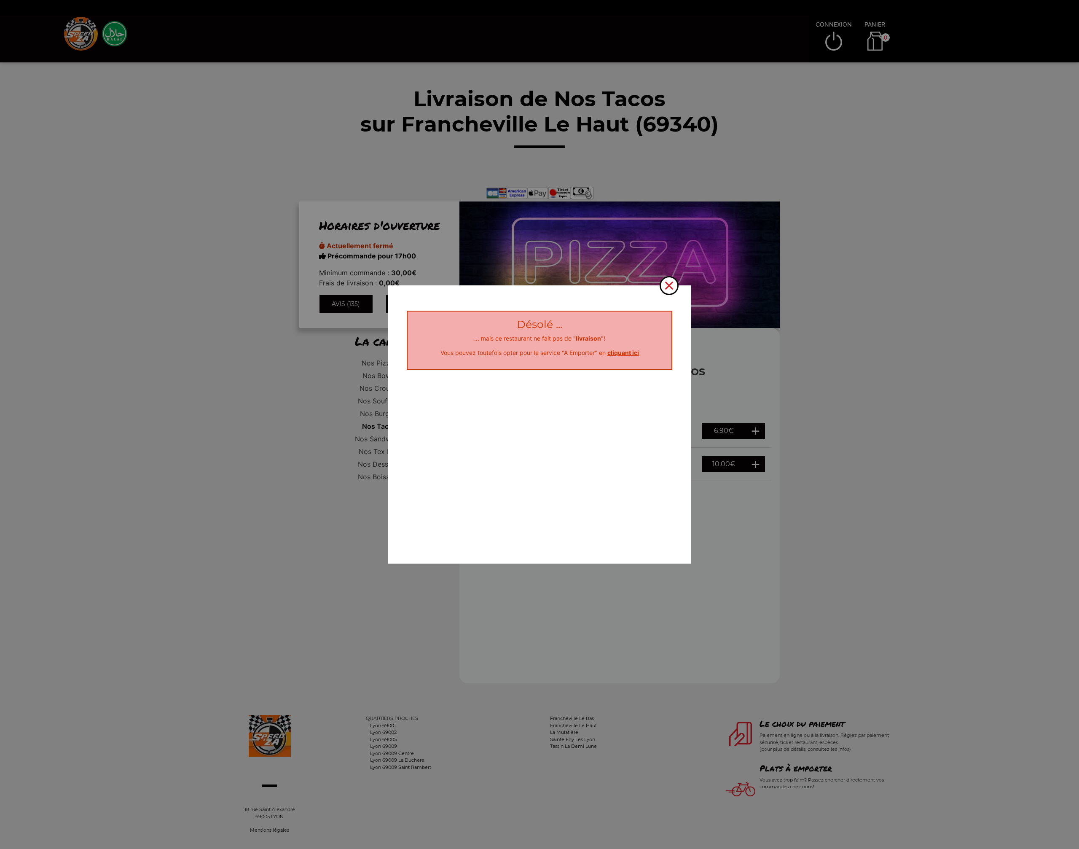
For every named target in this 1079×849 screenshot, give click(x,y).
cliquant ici (623, 352)
